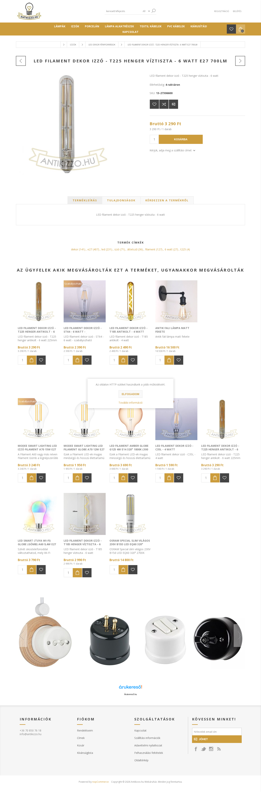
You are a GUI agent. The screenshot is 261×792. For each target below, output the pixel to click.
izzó (116, 249)
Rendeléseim (85, 730)
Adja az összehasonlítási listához (164, 104)
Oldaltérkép (141, 760)
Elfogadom (130, 394)
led (103, 249)
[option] (130, 635)
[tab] (84, 200)
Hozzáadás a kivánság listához (41, 360)
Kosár (80, 745)
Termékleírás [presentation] (85, 200)
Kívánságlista (85, 753)
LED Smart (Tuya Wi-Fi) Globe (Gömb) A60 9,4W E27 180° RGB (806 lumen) (37, 544)
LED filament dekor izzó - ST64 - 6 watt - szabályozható (83, 331)
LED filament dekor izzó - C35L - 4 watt (174, 447)
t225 (183, 249)
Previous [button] (21, 635)
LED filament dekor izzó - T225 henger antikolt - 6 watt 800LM (37, 331)
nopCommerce (100, 781)
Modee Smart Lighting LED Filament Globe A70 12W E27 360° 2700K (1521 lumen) (84, 449)
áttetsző (132, 249)
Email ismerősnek (173, 104)
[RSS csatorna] (219, 749)
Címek (81, 738)
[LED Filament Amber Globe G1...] (240, 61)
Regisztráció (221, 11)
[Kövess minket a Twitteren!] (203, 749)
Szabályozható (73, 283)
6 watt (169, 249)
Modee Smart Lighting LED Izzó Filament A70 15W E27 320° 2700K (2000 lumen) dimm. (37, 451)
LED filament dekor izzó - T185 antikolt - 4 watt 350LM (128, 331)
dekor (74, 249)
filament (150, 249)
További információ (130, 402)
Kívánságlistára (154, 104)
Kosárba (180, 139)
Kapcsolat (140, 730)
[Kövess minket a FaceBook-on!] (196, 749)
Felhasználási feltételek (148, 753)
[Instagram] (211, 749)
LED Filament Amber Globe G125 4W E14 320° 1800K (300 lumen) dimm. (128, 449)
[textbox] (123, 11)
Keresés (153, 11)
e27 (90, 249)
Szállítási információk (147, 738)
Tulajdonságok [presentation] (121, 200)
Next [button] (239, 635)
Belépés (237, 11)
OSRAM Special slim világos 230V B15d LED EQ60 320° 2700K (129, 544)
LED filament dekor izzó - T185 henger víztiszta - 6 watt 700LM (83, 544)
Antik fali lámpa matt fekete (172, 329)
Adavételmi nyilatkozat (148, 745)
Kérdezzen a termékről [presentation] (167, 200)
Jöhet (203, 739)
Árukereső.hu (130, 694)
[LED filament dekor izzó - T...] (21, 61)
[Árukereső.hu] (130, 688)
